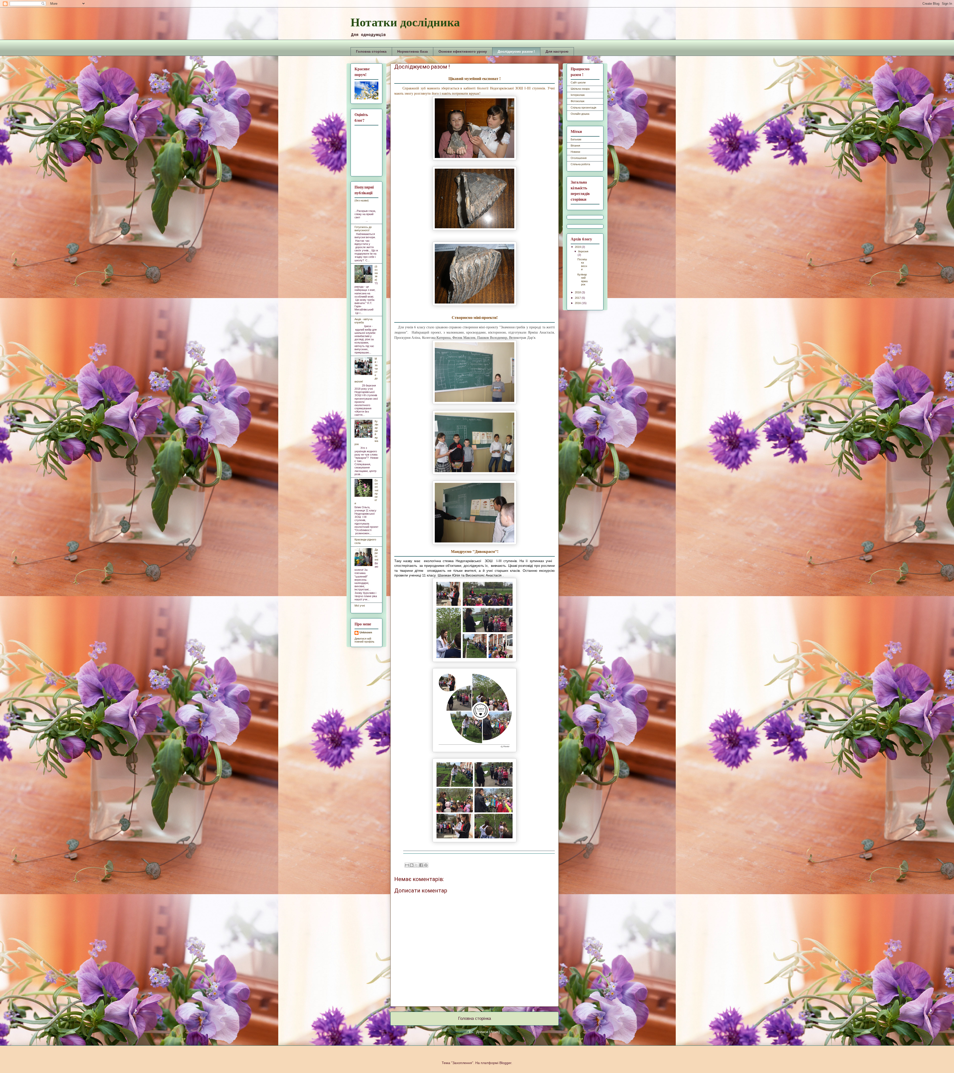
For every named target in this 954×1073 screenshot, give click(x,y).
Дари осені (376, 554)
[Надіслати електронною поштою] (406, 865)
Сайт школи (578, 82)
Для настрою (557, 51)
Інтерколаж (578, 94)
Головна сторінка (371, 51)
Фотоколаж (577, 101)
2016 (578, 303)
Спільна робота (580, 164)
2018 (578, 292)
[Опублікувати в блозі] (411, 865)
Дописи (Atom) (488, 1032)
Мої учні (360, 605)
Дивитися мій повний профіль (364, 640)
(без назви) (362, 200)
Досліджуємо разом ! (516, 51)
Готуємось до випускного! (363, 229)
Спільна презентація (583, 107)
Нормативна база (412, 51)
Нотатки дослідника (405, 21)
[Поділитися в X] (416, 865)
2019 (578, 246)
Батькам (576, 139)
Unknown (365, 632)
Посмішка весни (582, 264)
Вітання (575, 145)
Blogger (505, 1063)
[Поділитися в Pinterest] (425, 865)
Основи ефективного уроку (462, 51)
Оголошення (579, 157)
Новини (575, 151)
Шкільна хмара (580, 88)
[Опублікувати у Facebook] (421, 865)
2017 (578, 297)
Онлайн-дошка (580, 113)
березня (583, 251)
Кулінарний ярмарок (582, 279)
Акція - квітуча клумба (363, 321)
